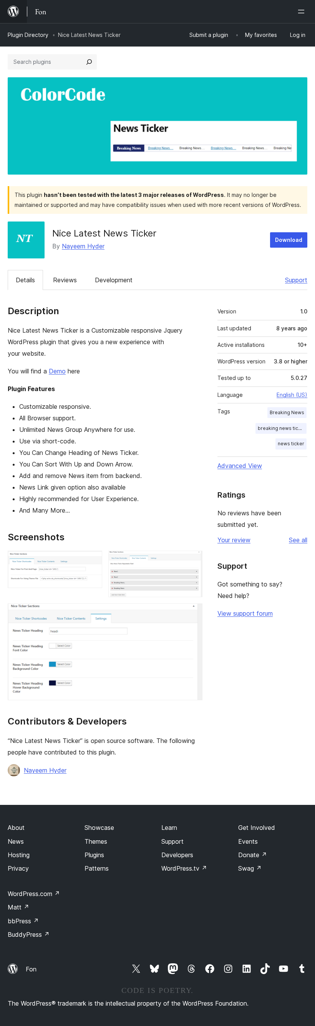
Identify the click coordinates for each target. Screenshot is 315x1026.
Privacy (18, 868)
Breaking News (287, 412)
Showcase (99, 827)
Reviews (65, 280)
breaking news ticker (282, 428)
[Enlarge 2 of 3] (192, 561)
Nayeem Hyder (83, 246)
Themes (96, 841)
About (16, 827)
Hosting (19, 855)
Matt (18, 907)
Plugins (94, 855)
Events (248, 841)
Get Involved (256, 827)
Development (114, 280)
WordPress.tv (184, 868)
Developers (177, 855)
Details (25, 280)
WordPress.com (34, 894)
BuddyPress (29, 934)
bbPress (23, 921)
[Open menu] (302, 11)
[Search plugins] (89, 62)
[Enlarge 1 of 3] (92, 561)
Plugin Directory (28, 35)
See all (298, 540)
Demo (57, 371)
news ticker (291, 443)
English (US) (292, 394)
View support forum (245, 613)
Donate (252, 855)
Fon (31, 969)
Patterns (97, 868)
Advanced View (239, 466)
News (16, 841)
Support (296, 280)
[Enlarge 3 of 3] (192, 614)
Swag (250, 868)
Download (288, 240)
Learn (169, 827)
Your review (233, 540)
